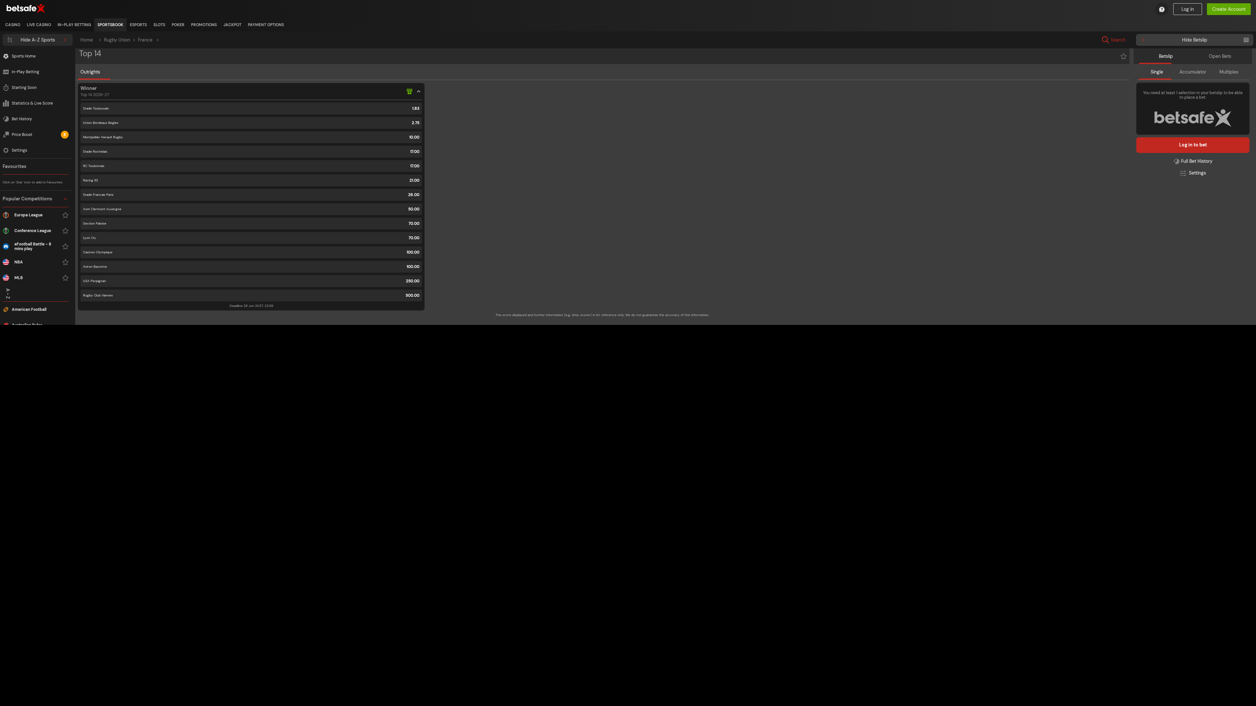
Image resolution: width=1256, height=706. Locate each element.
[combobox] (1162, 40)
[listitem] (13, 24)
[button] (35, 238)
